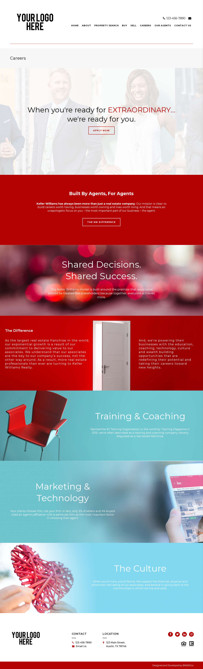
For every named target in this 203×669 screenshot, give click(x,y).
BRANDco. (188, 665)
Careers (145, 25)
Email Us (81, 646)
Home (75, 25)
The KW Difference (101, 222)
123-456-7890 (176, 18)
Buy (124, 25)
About (86, 25)
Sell (133, 25)
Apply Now (101, 130)
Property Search (106, 25)
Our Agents (163, 25)
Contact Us (182, 25)
